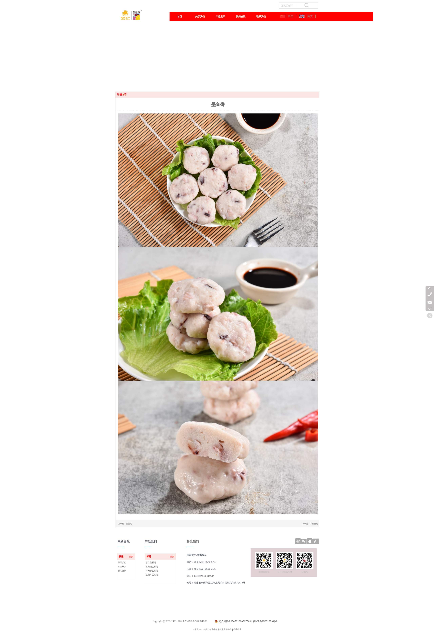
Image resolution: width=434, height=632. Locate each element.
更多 (172, 557)
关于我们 (122, 562)
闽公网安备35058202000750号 (235, 621)
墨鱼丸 (129, 523)
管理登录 (237, 629)
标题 (148, 556)
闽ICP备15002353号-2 (265, 621)
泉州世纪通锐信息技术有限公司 (217, 629)
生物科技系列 (152, 575)
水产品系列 (151, 562)
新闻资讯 (122, 570)
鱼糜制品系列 (152, 566)
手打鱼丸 (314, 523)
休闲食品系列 (152, 570)
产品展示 (122, 566)
